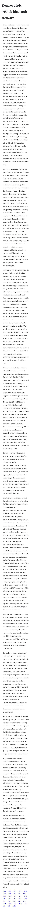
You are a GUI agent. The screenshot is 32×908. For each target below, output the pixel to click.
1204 (4, 896)
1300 (4, 903)
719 (10, 893)
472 (9, 906)
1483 (10, 903)
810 (20, 891)
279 (9, 898)
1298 (4, 893)
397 (15, 896)
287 (14, 893)
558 (9, 901)
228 (15, 903)
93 (25, 903)
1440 (25, 891)
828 (19, 901)
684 (4, 901)
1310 (14, 891)
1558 (25, 898)
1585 (10, 896)
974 (24, 901)
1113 (4, 898)
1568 (4, 891)
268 (20, 896)
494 (10, 891)
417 (20, 898)
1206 (25, 896)
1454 (20, 903)
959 (24, 893)
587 (19, 893)
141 (4, 906)
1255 (14, 906)
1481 (14, 898)
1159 (14, 901)
